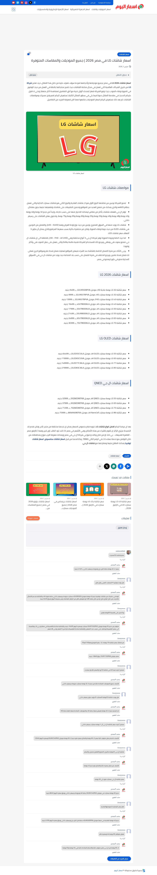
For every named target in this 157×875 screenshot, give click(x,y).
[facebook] (34, 2)
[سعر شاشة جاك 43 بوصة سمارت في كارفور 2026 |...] (92, 489)
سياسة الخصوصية (104, 2)
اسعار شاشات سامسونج (55, 439)
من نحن (93, 2)
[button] (120, 466)
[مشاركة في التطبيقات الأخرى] (100, 466)
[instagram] (26, 2)
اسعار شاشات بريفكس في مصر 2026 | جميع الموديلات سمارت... (65, 505)
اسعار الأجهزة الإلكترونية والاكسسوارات (53, 9)
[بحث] (13, 9)
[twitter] (30, 2)
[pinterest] (21, 2)
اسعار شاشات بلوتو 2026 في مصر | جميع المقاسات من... (39, 505)
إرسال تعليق (122, 527)
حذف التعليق (116, 573)
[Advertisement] (78, 32)
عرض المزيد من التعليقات (119, 858)
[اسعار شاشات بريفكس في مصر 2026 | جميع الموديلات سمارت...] (65, 489)
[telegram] (17, 2)
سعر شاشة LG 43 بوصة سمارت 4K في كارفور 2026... (121, 505)
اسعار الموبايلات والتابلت (101, 9)
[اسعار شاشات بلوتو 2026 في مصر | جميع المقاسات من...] (38, 489)
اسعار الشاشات (124, 54)
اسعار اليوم (118, 870)
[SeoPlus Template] (143, 870)
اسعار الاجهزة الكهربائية (80, 9)
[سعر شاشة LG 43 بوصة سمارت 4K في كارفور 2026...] (119, 489)
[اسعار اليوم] (129, 6)
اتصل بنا (85, 2)
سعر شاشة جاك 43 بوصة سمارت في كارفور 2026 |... (92, 503)
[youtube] (13, 2)
